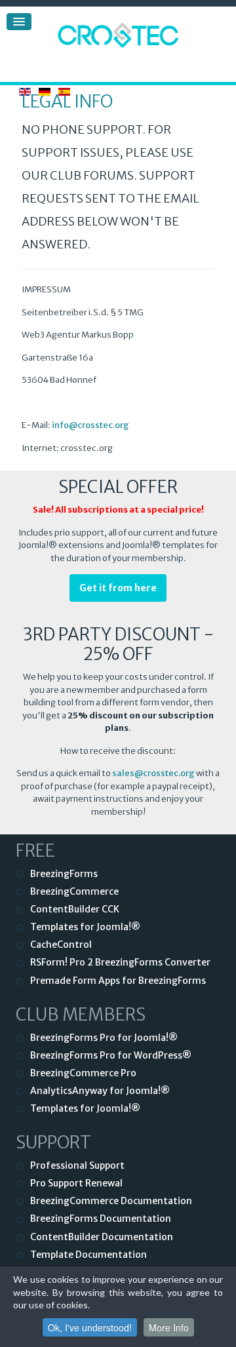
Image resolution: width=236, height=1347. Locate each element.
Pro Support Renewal (76, 1183)
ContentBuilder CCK (74, 909)
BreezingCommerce (74, 891)
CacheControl (61, 944)
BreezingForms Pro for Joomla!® (104, 1038)
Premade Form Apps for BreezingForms (118, 980)
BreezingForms (64, 874)
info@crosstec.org (90, 425)
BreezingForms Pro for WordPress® (110, 1055)
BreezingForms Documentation (100, 1218)
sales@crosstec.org (153, 773)
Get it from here (118, 588)
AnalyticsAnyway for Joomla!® (100, 1091)
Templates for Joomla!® (85, 927)
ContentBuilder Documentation (101, 1237)
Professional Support (77, 1165)
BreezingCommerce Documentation (111, 1201)
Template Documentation (88, 1254)
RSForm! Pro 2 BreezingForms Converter (120, 962)
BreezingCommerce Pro (83, 1073)
